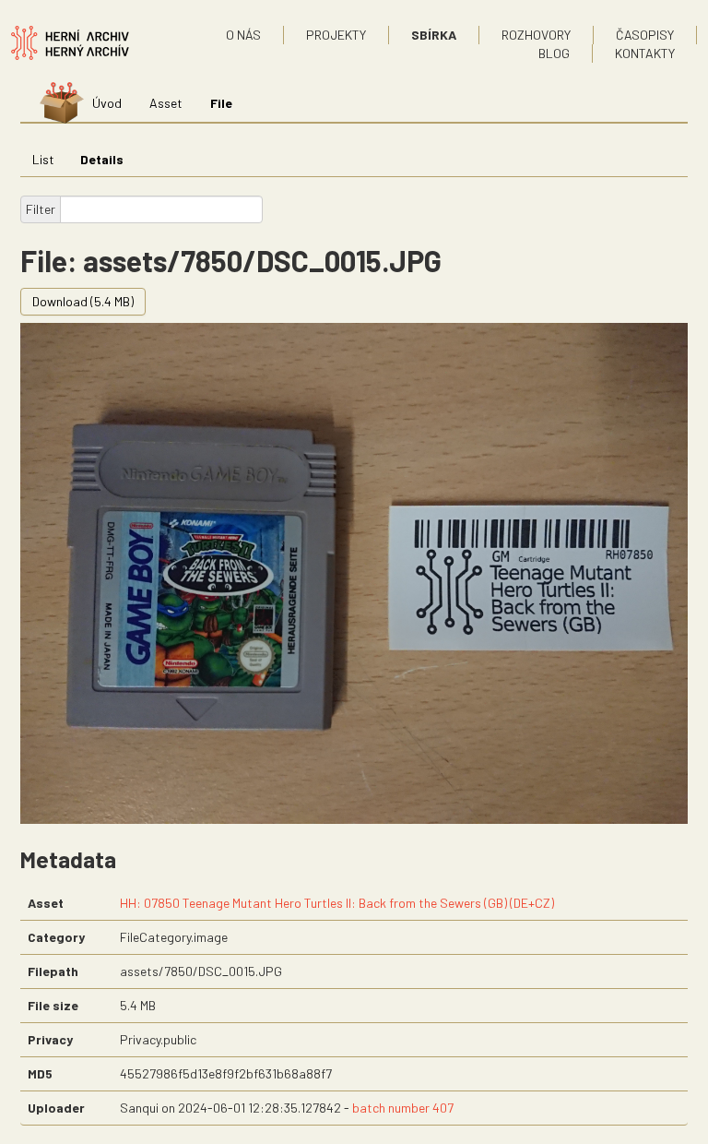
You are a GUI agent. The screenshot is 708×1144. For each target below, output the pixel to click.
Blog (554, 53)
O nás (243, 34)
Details (102, 159)
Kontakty (645, 53)
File (221, 103)
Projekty (336, 34)
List (43, 159)
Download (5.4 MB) (83, 301)
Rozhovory (536, 34)
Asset (166, 103)
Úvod (107, 103)
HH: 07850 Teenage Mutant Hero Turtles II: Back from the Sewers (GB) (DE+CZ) (337, 903)
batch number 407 (403, 1107)
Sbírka (433, 34)
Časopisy (645, 34)
